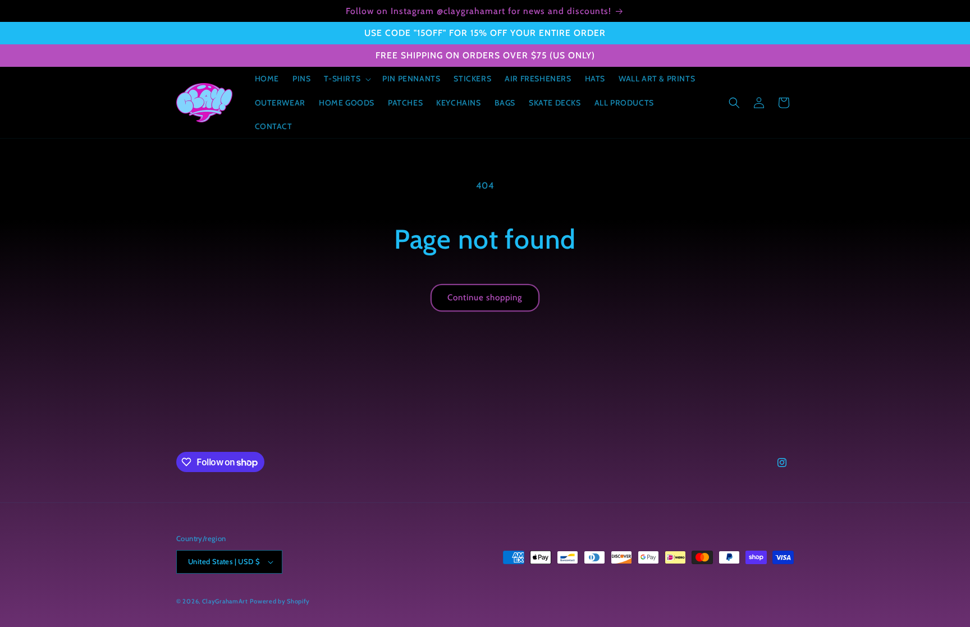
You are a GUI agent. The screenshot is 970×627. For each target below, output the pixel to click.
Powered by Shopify (280, 601)
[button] (346, 78)
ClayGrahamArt (225, 601)
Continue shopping (485, 297)
